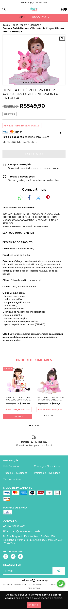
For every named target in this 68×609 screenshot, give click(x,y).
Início (5, 24)
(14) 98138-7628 (16, 526)
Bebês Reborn (19, 24)
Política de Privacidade (47, 472)
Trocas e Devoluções (15, 472)
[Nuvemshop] (34, 581)
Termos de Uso (12, 479)
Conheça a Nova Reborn (48, 466)
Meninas (34, 24)
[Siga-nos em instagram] (5, 556)
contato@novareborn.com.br (24, 531)
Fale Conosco (11, 466)
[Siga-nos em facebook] (13, 556)
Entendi (34, 605)
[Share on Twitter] (38, 197)
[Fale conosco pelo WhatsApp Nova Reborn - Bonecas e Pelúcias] (61, 583)
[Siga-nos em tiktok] (20, 556)
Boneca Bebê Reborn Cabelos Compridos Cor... (17, 398)
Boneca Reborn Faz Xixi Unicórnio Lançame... (50, 398)
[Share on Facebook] (29, 197)
